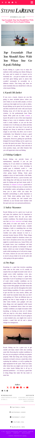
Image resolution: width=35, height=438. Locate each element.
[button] (32, 2)
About (8, 433)
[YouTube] (17, 387)
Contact (16, 433)
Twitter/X (18, 407)
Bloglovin (18, 427)
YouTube (18, 422)
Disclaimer (26, 433)
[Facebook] (12, 2)
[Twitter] (2, 2)
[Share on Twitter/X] (5, 391)
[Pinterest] (9, 2)
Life (24, 17)
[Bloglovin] (24, 387)
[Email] (27, 387)
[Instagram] (5, 2)
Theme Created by (17, 435)
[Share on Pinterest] (7, 391)
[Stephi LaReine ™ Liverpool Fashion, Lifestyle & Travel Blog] (17, 8)
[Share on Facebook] (2, 391)
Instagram (18, 412)
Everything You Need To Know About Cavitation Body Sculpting (26, 398)
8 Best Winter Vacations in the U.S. (9, 397)
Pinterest (18, 417)
